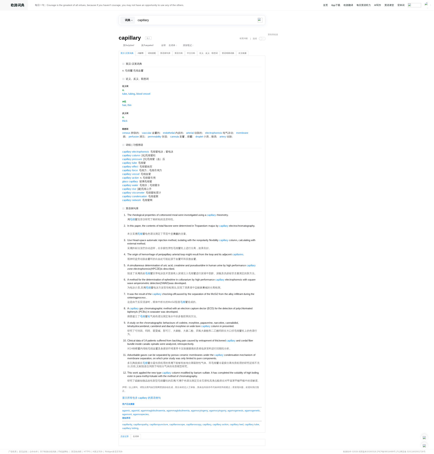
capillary (207, 424)
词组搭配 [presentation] (152, 53)
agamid (135, 410)
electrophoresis (213, 133)
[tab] (127, 53)
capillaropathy (140, 424)
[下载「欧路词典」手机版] (424, 437)
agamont (127, 414)
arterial (190, 133)
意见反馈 (23, 451)
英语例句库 (132, 208)
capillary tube (252, 424)
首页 (325, 5)
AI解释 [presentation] (141, 53)
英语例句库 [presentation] (165, 53)
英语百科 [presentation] (179, 53)
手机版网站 (63, 451)
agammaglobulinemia (178, 410)
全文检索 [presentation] (242, 53)
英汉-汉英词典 (134, 64)
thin (129, 105)
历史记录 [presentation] (125, 436)
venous (126, 133)
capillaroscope (177, 424)
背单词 (401, 5)
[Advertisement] (293, 89)
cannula (174, 136)
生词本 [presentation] (136, 436)
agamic (126, 410)
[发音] (32, 5)
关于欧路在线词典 (48, 451)
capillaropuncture (159, 424)
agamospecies (141, 414)
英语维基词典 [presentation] (228, 53)
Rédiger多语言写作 (114, 451)
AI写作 (377, 5)
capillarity (127, 424)
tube (124, 93)
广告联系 (12, 451)
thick (124, 121)
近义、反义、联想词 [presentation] (208, 53)
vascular (146, 133)
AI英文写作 (98, 451)
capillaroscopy (193, 424)
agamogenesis (235, 410)
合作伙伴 (33, 451)
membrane (242, 133)
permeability (154, 136)
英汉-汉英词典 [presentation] (127, 53)
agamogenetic (252, 410)
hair (124, 105)
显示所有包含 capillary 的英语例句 (141, 397)
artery (223, 136)
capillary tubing (130, 428)
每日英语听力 (364, 5)
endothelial (169, 133)
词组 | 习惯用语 (134, 145)
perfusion (134, 136)
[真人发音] (234, 214)
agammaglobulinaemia (153, 410)
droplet (199, 136)
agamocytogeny (199, 410)
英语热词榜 (76, 451)
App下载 (335, 5)
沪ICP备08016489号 (386, 451)
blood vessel (143, 93)
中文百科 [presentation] (191, 53)
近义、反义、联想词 (137, 79)
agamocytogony (217, 410)
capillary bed (236, 424)
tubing (131, 93)
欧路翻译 (348, 5)
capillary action (221, 424)
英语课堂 (389, 5)
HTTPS (87, 451)
